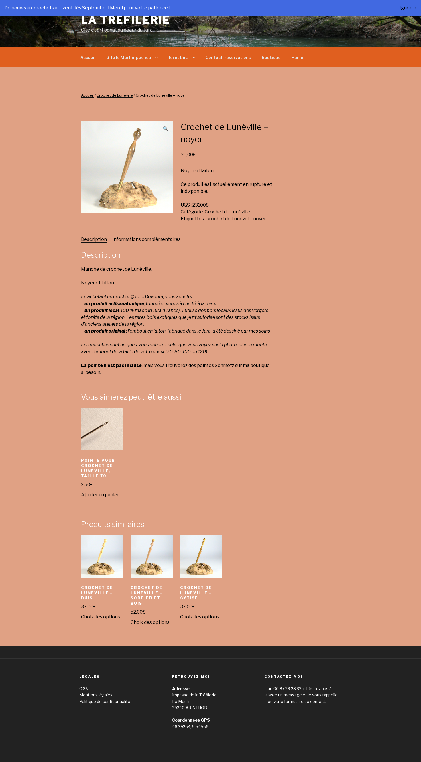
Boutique (271, 57)
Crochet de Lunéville (115, 95)
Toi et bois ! (179, 57)
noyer (259, 218)
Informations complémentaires (146, 239)
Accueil (87, 57)
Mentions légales (96, 694)
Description (94, 239)
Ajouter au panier (100, 495)
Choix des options (100, 617)
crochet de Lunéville (228, 218)
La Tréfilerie (125, 20)
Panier (298, 57)
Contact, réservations (228, 57)
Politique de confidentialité (104, 701)
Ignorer (408, 8)
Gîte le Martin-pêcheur (129, 57)
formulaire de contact (304, 701)
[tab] (94, 239)
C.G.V (84, 688)
